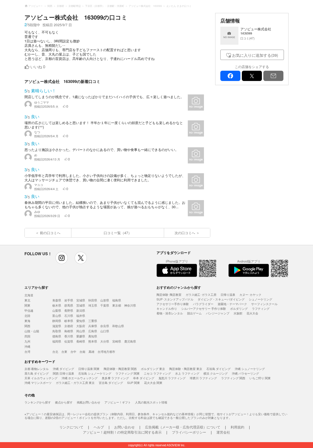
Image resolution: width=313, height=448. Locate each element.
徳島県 (56, 336)
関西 (27, 326)
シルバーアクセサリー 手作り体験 (203, 308)
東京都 (116, 305)
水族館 (238, 313)
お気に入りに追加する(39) (255, 55)
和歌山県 (118, 326)
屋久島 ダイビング (36, 373)
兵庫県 (92, 326)
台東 (64, 351)
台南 (82, 351)
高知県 (92, 336)
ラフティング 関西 (233, 378)
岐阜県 (68, 321)
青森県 (56, 300)
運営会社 (223, 432)
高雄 (91, 351)
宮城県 (80, 300)
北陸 (27, 315)
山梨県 (56, 310)
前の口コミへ (50, 232)
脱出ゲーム (194, 313)
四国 (27, 336)
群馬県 (68, 305)
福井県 (80, 315)
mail (273, 76)
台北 (55, 351)
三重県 (92, 321)
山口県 (104, 331)
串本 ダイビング (143, 378)
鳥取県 (56, 331)
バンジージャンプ (217, 313)
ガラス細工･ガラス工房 (201, 294)
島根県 (68, 331)
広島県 (92, 331)
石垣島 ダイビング (218, 369)
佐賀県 (68, 341)
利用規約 (237, 427)
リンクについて (71, 427)
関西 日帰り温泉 (63, 373)
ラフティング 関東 (127, 373)
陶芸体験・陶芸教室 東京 (185, 369)
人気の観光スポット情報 (151, 402)
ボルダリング (239, 308)
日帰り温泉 (228, 294)
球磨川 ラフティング (203, 378)
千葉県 (104, 305)
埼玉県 (92, 305)
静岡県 (56, 321)
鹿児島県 (130, 341)
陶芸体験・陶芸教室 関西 (120, 369)
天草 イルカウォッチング (40, 378)
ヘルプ (99, 427)
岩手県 (68, 300)
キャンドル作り (166, 308)
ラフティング (260, 308)
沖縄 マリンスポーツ (38, 382)
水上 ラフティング (187, 373)
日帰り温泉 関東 (89, 369)
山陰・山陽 (31, 331)
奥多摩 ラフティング (115, 378)
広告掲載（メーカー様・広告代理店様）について (182, 427)
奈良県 (104, 326)
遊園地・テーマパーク (232, 304)
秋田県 (92, 300)
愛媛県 (80, 336)
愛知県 (80, 321)
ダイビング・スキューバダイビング (221, 299)
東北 (27, 300)
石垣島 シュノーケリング (94, 373)
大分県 (104, 341)
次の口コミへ (185, 232)
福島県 (116, 300)
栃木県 (56, 305)
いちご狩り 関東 (260, 378)
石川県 (68, 315)
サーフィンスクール (264, 304)
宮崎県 (116, 341)
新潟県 (80, 310)
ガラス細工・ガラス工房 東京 (75, 382)
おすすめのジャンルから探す (178, 287)
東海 (27, 321)
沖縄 (27, 346)
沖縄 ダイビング (63, 369)
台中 (73, 351)
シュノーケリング (260, 299)
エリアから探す (36, 287)
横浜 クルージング (215, 373)
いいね (37, 67)
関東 (27, 305)
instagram (62, 258)
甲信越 (28, 310)
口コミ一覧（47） (118, 232)
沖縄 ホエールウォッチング (80, 378)
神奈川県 (130, 305)
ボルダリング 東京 (153, 369)
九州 (27, 341)
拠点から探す (64, 402)
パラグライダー (203, 304)
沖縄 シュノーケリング (250, 369)
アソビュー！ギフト (117, 402)
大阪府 (80, 326)
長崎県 (80, 341)
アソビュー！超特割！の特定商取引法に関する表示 (122, 432)
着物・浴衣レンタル (169, 313)
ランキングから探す (37, 402)
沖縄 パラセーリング (245, 373)
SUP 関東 (133, 382)
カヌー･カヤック (250, 294)
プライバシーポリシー (189, 432)
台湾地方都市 (106, 351)
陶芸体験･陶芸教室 (168, 294)
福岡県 (56, 341)
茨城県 (80, 305)
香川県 (68, 336)
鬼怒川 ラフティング (172, 378)
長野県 (68, 310)
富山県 (56, 315)
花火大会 (252, 313)
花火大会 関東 (153, 382)
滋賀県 (56, 326)
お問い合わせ (124, 427)
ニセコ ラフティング (157, 373)
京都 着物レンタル (36, 369)
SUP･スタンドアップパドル (174, 299)
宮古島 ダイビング (111, 382)
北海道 (28, 295)
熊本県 (92, 341)
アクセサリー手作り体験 (172, 304)
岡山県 (80, 331)
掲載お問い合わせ (88, 402)
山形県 (104, 300)
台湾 (27, 351)
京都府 (68, 326)
